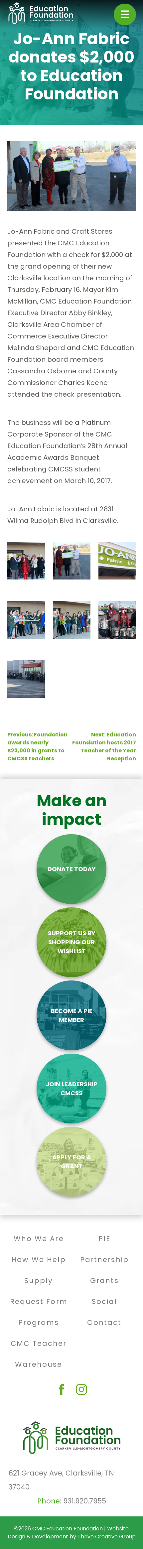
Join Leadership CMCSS (71, 1088)
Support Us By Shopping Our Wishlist (71, 942)
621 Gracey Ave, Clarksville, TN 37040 (61, 1480)
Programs (38, 1322)
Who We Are (39, 1238)
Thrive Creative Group (106, 1536)
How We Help (38, 1259)
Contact (104, 1322)
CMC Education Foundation (67, 1528)
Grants (104, 1280)
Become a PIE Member (71, 1015)
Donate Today (72, 869)
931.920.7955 (84, 1501)
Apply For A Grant (71, 1161)
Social (104, 1301)
